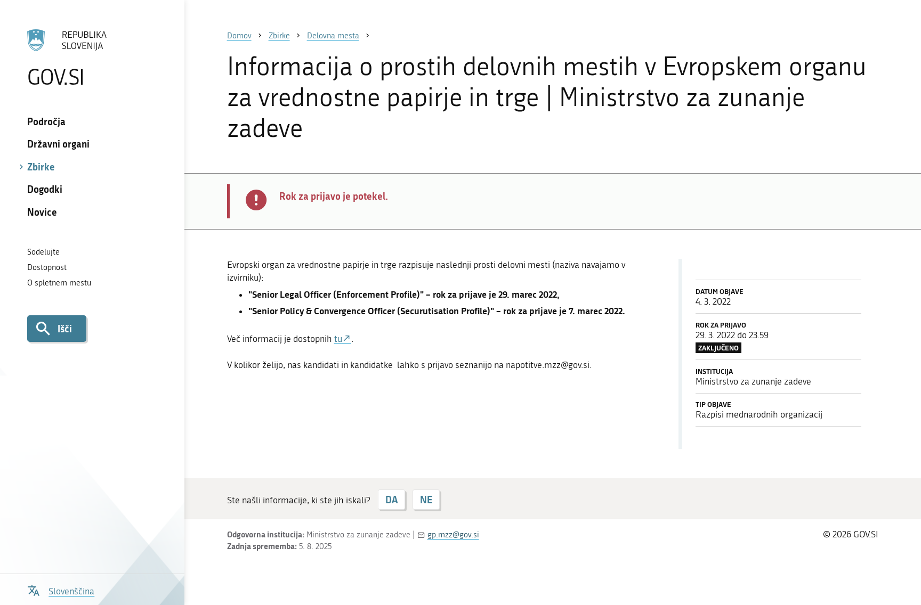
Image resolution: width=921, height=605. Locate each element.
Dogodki (44, 189)
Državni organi (58, 144)
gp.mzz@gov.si (453, 534)
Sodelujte (43, 252)
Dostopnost (47, 267)
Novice (42, 212)
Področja (46, 121)
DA (391, 499)
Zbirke (41, 167)
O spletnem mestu (59, 283)
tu (338, 338)
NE (426, 499)
